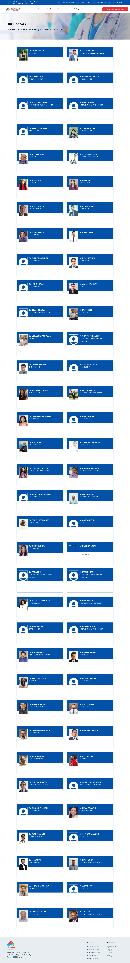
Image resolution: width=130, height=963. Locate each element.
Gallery (76, 9)
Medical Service (92, 947)
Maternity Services (93, 953)
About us (41, 9)
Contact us (86, 9)
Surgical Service (92, 956)
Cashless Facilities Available (115, 9)
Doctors (61, 9)
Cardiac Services (93, 950)
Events (109, 953)
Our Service (51, 9)
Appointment (111, 947)
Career (68, 9)
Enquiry (109, 950)
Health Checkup (92, 959)
